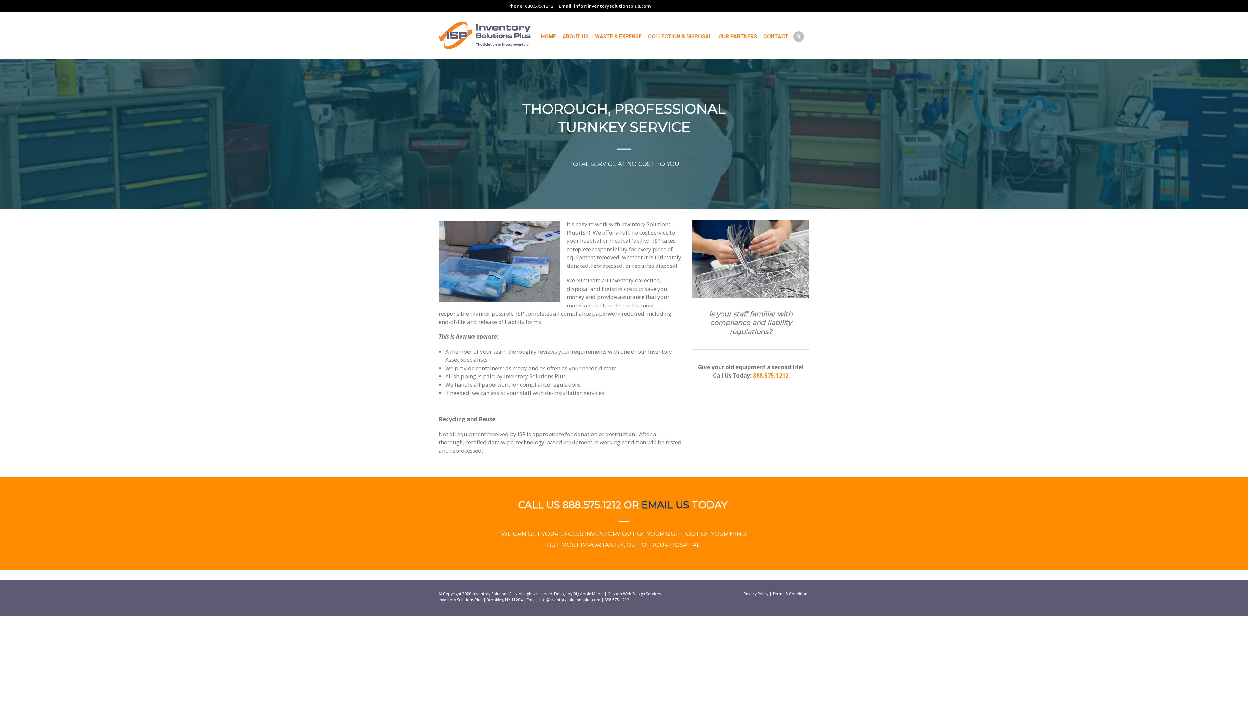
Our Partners (737, 36)
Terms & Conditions (791, 594)
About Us (576, 36)
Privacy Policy (756, 594)
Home (548, 36)
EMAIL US (667, 505)
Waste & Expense (618, 36)
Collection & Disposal (680, 36)
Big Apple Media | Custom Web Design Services (617, 594)
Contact (775, 36)
